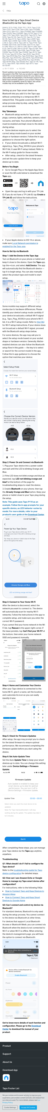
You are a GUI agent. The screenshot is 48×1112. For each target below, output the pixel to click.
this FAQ (40, 322)
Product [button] (7, 1045)
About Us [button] (7, 1062)
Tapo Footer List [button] (11, 1088)
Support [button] (7, 1053)
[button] (6, 1077)
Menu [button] (4, 4)
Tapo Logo (24, 4)
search (38, 4)
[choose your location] (44, 3)
